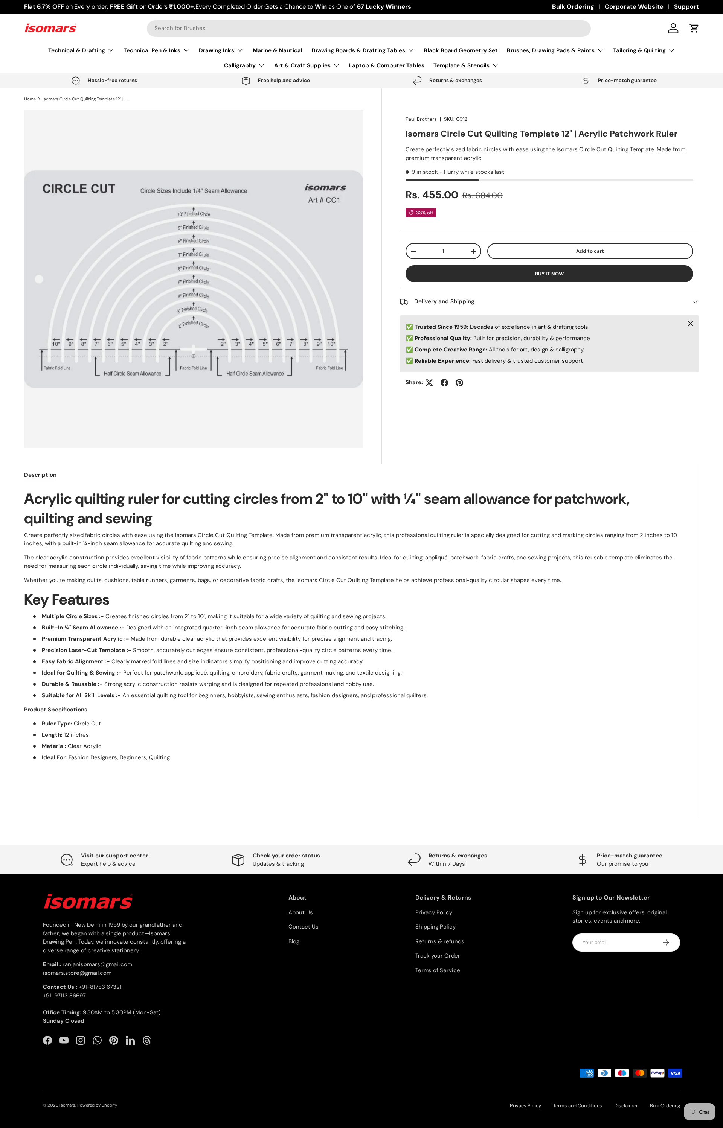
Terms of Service (437, 970)
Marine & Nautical (277, 50)
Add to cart (590, 251)
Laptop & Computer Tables (386, 65)
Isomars (67, 1105)
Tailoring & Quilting (639, 50)
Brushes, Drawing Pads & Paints (551, 50)
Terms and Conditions (577, 1105)
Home (30, 99)
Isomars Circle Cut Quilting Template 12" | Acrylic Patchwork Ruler (85, 99)
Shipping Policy (435, 926)
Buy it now (549, 274)
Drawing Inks (216, 50)
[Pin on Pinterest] (459, 382)
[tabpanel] (352, 636)
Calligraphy (240, 65)
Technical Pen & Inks (152, 50)
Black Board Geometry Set (461, 50)
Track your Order (437, 955)
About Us (300, 912)
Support (686, 7)
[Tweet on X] (429, 382)
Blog (293, 941)
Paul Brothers (421, 119)
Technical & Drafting (76, 50)
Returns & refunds (439, 941)
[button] (694, 28)
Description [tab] (40, 475)
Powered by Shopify (97, 1105)
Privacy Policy (433, 912)
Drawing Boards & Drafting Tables (358, 50)
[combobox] (369, 28)
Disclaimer (626, 1105)
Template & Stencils (461, 65)
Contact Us (303, 926)
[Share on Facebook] (444, 382)
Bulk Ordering (573, 7)
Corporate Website (634, 7)
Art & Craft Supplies (302, 65)
